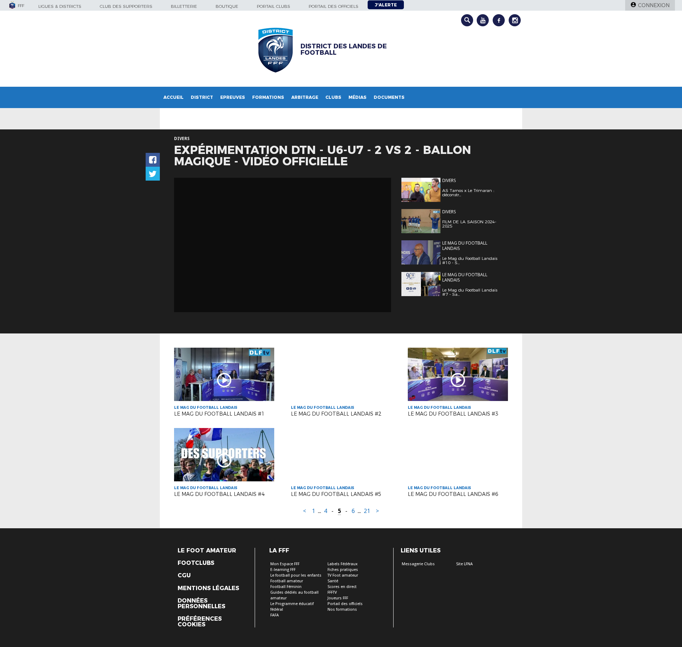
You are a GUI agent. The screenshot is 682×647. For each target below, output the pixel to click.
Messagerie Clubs (418, 564)
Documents (389, 97)
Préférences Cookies (200, 621)
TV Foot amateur (343, 575)
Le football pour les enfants (295, 575)
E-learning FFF (283, 569)
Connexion (654, 5)
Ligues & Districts (59, 6)
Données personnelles (201, 603)
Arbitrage (304, 97)
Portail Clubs (273, 6)
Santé (333, 581)
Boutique (227, 6)
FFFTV (332, 592)
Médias (357, 97)
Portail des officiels (333, 6)
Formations (268, 97)
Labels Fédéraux (343, 564)
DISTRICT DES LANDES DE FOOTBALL (344, 49)
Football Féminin (286, 586)
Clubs (333, 97)
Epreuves (232, 97)
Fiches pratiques (343, 569)
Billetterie (184, 6)
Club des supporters (126, 6)
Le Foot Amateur (207, 551)
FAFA (274, 615)
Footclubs (196, 563)
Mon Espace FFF (284, 564)
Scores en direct (342, 586)
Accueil (173, 97)
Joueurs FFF (338, 598)
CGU (184, 575)
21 (367, 511)
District (202, 97)
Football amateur (286, 581)
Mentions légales (208, 588)
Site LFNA (464, 564)
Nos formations (342, 609)
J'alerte (386, 4)
